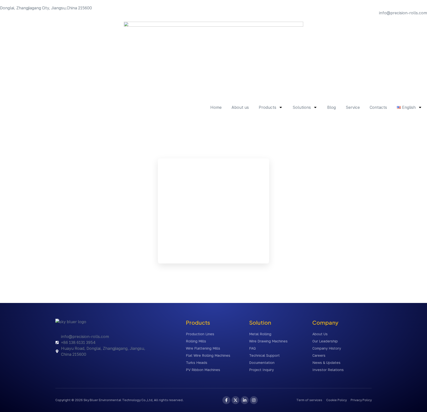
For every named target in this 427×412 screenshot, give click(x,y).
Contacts (378, 107)
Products (267, 107)
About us (240, 107)
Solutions (302, 107)
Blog (331, 107)
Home (216, 107)
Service (353, 107)
